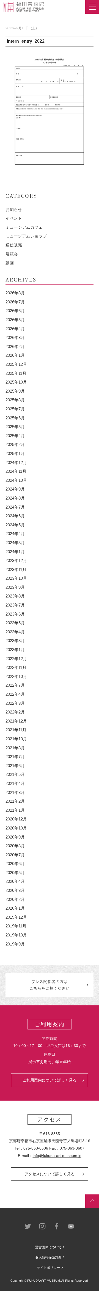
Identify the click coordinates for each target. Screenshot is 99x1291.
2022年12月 (16, 658)
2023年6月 (15, 614)
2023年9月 (15, 587)
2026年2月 (15, 346)
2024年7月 (15, 507)
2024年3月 (15, 542)
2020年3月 (15, 890)
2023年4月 (15, 631)
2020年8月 (15, 845)
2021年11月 (16, 729)
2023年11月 (16, 569)
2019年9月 (15, 944)
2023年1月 (15, 649)
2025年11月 (16, 373)
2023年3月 (15, 640)
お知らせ (14, 209)
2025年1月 (15, 453)
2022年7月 (15, 685)
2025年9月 (15, 391)
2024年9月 (15, 489)
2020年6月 (15, 863)
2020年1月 (15, 908)
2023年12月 (16, 560)
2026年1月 (15, 355)
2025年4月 (15, 435)
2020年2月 (15, 899)
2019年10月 (16, 935)
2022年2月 (15, 712)
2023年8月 (15, 596)
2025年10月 (16, 382)
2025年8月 (15, 400)
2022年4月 (15, 694)
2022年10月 (16, 676)
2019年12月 (16, 917)
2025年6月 (15, 418)
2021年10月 (16, 738)
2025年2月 (15, 444)
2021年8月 (15, 747)
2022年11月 (16, 667)
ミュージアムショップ (26, 236)
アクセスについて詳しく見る (49, 1174)
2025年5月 (15, 426)
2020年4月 (15, 881)
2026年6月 (15, 310)
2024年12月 (16, 462)
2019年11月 (16, 926)
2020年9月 (15, 837)
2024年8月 (15, 498)
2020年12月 (16, 819)
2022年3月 (15, 703)
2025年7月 (15, 409)
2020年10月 (16, 828)
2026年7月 (15, 302)
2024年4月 (15, 533)
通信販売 (14, 245)
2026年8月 (15, 293)
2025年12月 (16, 364)
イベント (14, 218)
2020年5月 (15, 872)
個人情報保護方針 (48, 1257)
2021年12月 (16, 721)
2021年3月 (15, 792)
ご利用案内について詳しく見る (49, 1080)
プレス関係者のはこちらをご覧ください (49, 984)
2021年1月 (15, 810)
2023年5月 (15, 622)
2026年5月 (15, 319)
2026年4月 (15, 328)
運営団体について (48, 1247)
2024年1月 (15, 551)
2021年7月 (15, 756)
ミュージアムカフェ (24, 227)
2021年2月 (15, 801)
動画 (10, 262)
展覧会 (12, 254)
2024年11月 (16, 471)
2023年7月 (15, 605)
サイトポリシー (48, 1268)
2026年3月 (15, 337)
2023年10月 (16, 578)
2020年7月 (15, 854)
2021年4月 (15, 783)
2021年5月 (15, 774)
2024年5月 (15, 525)
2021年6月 (15, 765)
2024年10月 (16, 480)
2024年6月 (15, 516)
